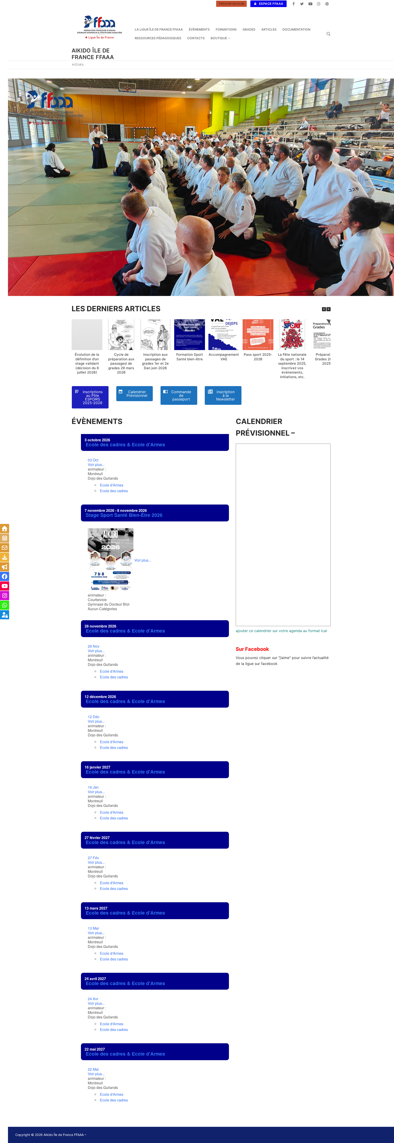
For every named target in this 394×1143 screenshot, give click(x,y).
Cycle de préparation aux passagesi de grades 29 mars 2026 (121, 363)
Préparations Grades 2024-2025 (326, 359)
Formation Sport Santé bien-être (189, 356)
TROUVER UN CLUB (231, 3)
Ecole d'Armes (111, 485)
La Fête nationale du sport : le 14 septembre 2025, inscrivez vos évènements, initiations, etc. (292, 365)
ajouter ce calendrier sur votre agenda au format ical (281, 630)
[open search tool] (329, 34)
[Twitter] (302, 3)
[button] (329, 309)
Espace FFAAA (270, 3)
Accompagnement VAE (224, 356)
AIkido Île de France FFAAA (93, 53)
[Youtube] (310, 3)
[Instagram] (318, 3)
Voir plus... (96, 462)
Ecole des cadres (114, 490)
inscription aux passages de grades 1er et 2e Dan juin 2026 (155, 361)
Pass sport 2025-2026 (258, 356)
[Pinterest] (327, 3)
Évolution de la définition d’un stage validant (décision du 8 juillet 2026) (87, 363)
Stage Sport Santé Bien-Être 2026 (124, 515)
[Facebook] (293, 3)
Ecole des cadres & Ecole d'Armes (125, 444)
